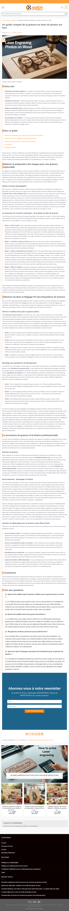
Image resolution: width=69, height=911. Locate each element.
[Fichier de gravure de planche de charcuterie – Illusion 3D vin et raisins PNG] (34, 793)
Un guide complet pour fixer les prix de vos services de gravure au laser (34, 775)
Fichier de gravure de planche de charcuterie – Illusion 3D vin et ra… (34, 808)
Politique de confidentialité (9, 862)
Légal (3, 872)
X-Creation (19, 32)
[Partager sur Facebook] (30, 734)
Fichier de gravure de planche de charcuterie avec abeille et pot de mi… (11, 808)
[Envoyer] (65, 13)
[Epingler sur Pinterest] (39, 734)
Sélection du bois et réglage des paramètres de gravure (21, 138)
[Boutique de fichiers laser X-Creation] (34, 7)
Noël (7, 904)
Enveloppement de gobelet (38, 904)
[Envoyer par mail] (36, 734)
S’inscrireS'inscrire (34, 711)
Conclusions (8, 144)
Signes (61, 904)
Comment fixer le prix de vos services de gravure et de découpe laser (23, 895)
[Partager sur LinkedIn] (42, 734)
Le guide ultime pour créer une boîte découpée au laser (18, 892)
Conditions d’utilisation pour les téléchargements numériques (21, 869)
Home (4, 20)
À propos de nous (7, 846)
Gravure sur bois (49, 740)
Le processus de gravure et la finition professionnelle (20, 141)
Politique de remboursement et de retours (14, 866)
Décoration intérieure (16, 904)
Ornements (54, 904)
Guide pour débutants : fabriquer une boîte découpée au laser (21, 885)
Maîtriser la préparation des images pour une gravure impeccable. (24, 135)
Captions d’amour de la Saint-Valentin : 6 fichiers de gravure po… (57, 808)
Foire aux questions (10, 147)
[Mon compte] (62, 7)
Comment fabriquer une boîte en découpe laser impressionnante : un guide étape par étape (30, 889)
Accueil (3, 843)
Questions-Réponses (8, 852)
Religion (26, 904)
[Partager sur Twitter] (33, 734)
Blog (8, 20)
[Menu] (2, 7)
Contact (3, 849)
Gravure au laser (29, 740)
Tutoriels (13, 20)
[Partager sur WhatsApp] (26, 734)
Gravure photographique (39, 740)
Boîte (48, 904)
